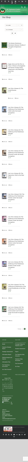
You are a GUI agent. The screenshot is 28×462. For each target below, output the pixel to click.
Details (11, 54)
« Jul (3, 391)
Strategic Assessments (7, 351)
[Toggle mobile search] (22, 7)
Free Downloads (19, 363)
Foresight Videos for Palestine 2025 (20, 344)
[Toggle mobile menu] (25, 7)
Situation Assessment (20, 348)
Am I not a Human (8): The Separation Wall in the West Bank (16, 175)
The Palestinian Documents (6, 365)
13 (7, 385)
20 (7, 386)
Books (3, 344)
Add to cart (5, 54)
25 (4, 388)
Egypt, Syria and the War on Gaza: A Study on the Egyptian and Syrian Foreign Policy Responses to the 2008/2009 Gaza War (16, 67)
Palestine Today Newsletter (18, 359)
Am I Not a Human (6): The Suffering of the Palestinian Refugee (16, 131)
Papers (16, 351)
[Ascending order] (21, 25)
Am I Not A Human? (6, 369)
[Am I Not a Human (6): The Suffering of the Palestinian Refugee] (4, 132)
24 (3, 388)
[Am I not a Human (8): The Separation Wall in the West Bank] (4, 175)
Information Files (6, 362)
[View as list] (15, 33)
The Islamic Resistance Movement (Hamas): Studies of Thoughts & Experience (16, 45)
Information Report (6, 354)
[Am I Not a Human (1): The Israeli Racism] (4, 90)
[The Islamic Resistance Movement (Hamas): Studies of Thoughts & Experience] (4, 45)
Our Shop (17, 366)
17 (3, 386)
